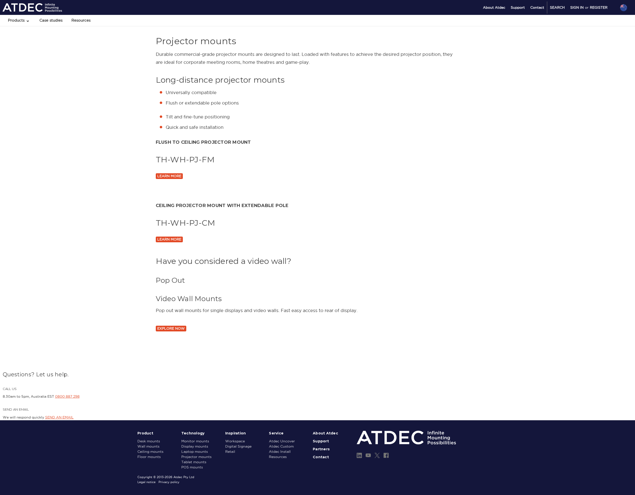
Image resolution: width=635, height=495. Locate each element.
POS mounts (192, 467)
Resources (81, 20)
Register (598, 7)
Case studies (51, 20)
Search (557, 7)
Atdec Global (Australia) (605, 20)
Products (17, 20)
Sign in (577, 7)
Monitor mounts (195, 441)
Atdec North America (603, 27)
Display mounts (194, 446)
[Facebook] (386, 455)
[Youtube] (368, 455)
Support (518, 7)
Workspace (235, 441)
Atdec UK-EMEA (600, 34)
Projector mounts (196, 457)
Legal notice (146, 482)
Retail (230, 452)
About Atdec (494, 7)
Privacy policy (169, 482)
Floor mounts (149, 457)
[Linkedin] (359, 455)
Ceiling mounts (150, 452)
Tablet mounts (193, 462)
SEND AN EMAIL (59, 417)
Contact (537, 7)
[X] (377, 455)
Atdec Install (280, 452)
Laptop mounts (194, 452)
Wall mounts (148, 446)
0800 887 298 (67, 396)
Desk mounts (148, 441)
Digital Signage (238, 446)
